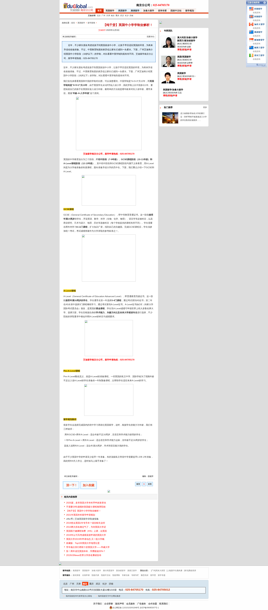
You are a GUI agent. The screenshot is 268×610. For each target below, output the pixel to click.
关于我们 (97, 603)
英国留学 (110, 10)
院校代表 (95, 575)
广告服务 (141, 603)
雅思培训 (144, 575)
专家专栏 (135, 575)
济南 (131, 15)
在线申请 (86, 575)
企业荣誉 (108, 603)
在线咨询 (256, 12)
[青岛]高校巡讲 (190, 570)
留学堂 (153, 575)
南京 (113, 15)
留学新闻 (91, 23)
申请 (189, 49)
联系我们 (163, 603)
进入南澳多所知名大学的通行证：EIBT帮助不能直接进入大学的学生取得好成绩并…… (193, 116)
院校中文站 (176, 10)
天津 (108, 15)
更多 (205, 107)
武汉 (122, 15)
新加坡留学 (120, 570)
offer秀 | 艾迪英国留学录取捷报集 (82, 519)
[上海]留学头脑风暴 (174, 570)
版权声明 (119, 603)
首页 (99, 10)
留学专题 (161, 575)
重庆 (117, 15)
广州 (103, 15)
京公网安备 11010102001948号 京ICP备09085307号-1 (135, 608)
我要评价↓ (151, 37)
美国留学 (122, 10)
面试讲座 (76, 575)
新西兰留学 (132, 570)
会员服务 (130, 603)
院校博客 (116, 575)
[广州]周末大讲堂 (158, 570)
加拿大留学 (148, 10)
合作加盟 (152, 603)
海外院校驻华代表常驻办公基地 (79, 596)
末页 (150, 484)
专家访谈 (125, 575)
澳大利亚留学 (108, 570)
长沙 (127, 15)
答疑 (184, 49)
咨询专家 (162, 10)
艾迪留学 (102, 30)
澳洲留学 (135, 10)
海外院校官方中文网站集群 (109, 596)
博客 (179, 49)
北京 (99, 15)
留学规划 (189, 10)
